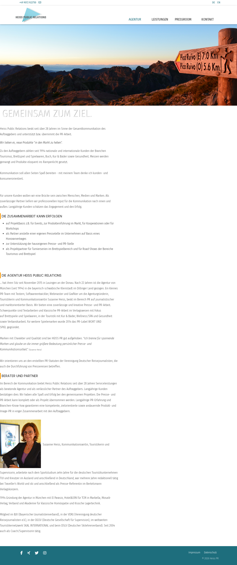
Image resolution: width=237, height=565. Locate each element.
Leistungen (160, 19)
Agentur (135, 19)
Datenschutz (210, 552)
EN (218, 2)
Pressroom (183, 19)
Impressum (194, 552)
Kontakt (207, 19)
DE (213, 2)
